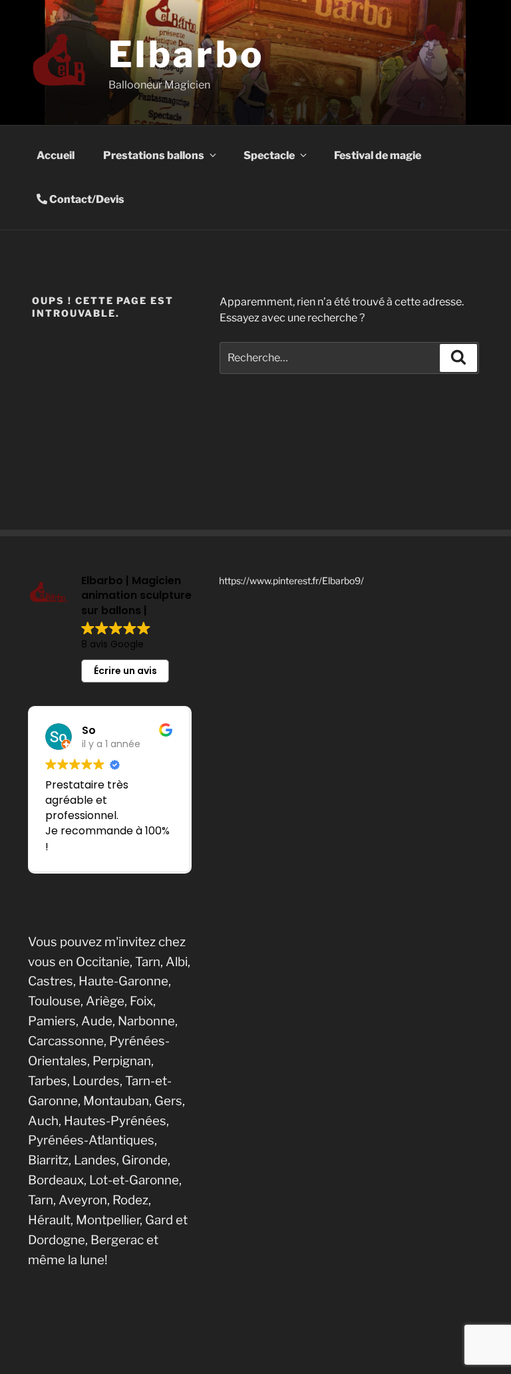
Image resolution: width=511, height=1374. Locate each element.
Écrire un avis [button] (125, 670)
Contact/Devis (85, 199)
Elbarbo (186, 54)
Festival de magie (377, 155)
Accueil (56, 155)
